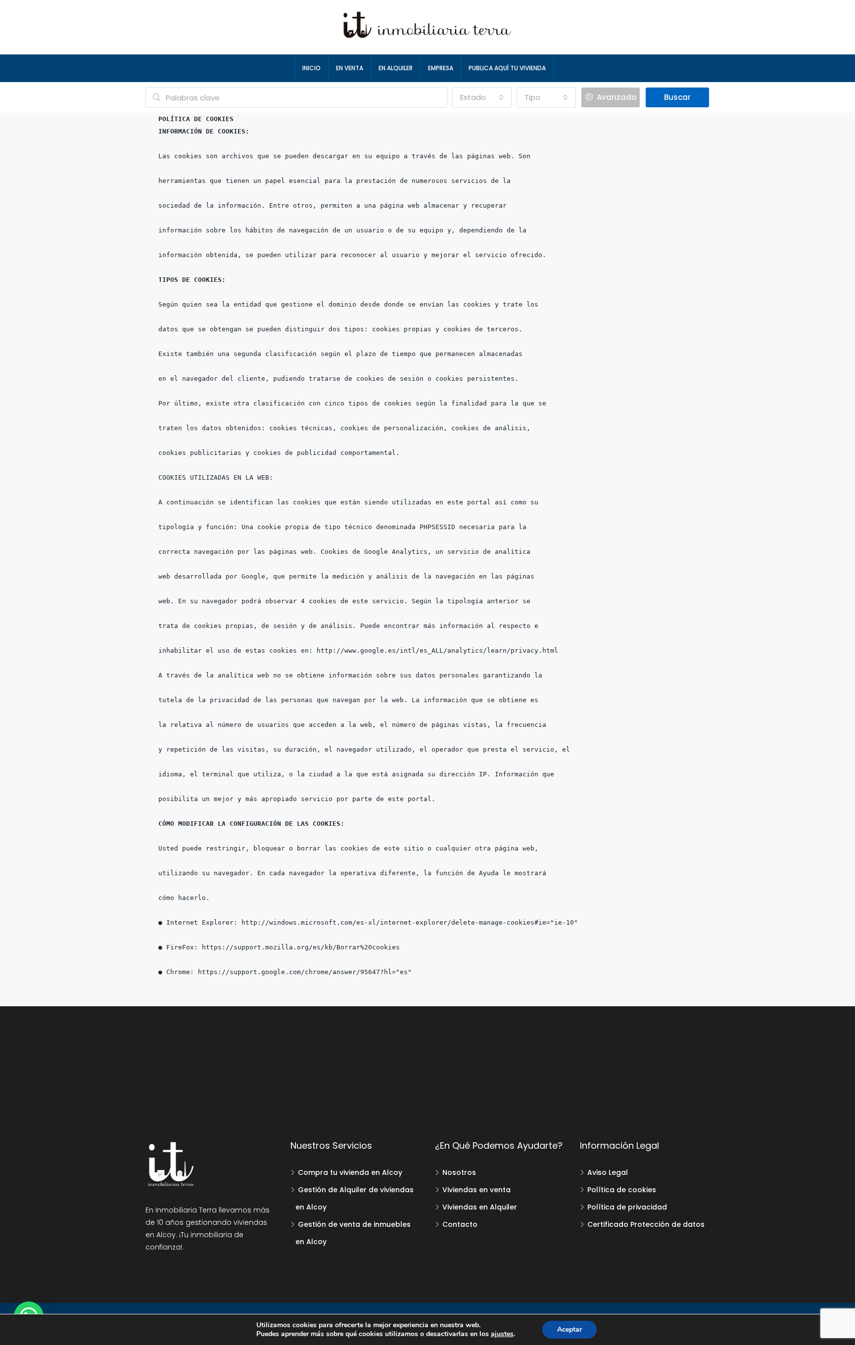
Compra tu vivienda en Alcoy (350, 1172)
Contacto (459, 1224)
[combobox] (482, 97)
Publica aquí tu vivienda (507, 68)
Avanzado (615, 97)
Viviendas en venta (476, 1190)
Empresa (440, 68)
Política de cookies (621, 1190)
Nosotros (459, 1172)
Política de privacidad (627, 1207)
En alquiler (396, 68)
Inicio (311, 68)
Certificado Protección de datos (646, 1224)
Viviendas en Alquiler (479, 1207)
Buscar (677, 97)
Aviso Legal (607, 1172)
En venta (349, 68)
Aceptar (569, 1329)
